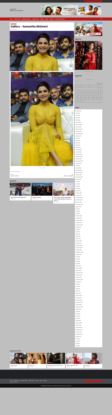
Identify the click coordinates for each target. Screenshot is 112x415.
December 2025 (79, 141)
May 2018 (78, 328)
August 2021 (78, 239)
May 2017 (78, 355)
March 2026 (78, 134)
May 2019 (78, 300)
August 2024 (78, 175)
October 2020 (79, 262)
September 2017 (79, 346)
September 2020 (79, 264)
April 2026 (78, 132)
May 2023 (78, 198)
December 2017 (79, 339)
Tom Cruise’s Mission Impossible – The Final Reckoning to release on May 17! (63, 145)
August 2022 (78, 218)
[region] (42, 94)
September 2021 (79, 237)
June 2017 (78, 353)
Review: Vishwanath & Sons (72, 377)
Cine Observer (13, 9)
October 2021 (79, 234)
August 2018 (78, 321)
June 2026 (78, 127)
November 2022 (79, 211)
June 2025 (78, 152)
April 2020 (78, 275)
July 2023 (78, 193)
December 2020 (79, 257)
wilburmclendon (14, 29)
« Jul (76, 116)
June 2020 (78, 271)
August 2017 (78, 348)
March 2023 (78, 202)
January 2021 (78, 255)
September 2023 (79, 189)
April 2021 (78, 248)
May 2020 (78, 273)
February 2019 (79, 307)
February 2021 (79, 253)
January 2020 (78, 282)
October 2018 (79, 316)
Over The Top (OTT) (60, 19)
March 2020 (78, 278)
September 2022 (79, 216)
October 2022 (79, 214)
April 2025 (78, 157)
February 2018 (79, 335)
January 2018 (78, 337)
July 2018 (78, 323)
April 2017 (78, 357)
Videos (46, 19)
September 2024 (79, 173)
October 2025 (79, 143)
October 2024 (79, 170)
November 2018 (79, 314)
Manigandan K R (14, 145)
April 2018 (78, 330)
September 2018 (79, 319)
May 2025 (78, 154)
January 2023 (78, 207)
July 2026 (78, 125)
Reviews (52, 19)
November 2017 (79, 341)
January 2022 (78, 230)
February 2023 (79, 205)
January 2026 (78, 139)
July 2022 (78, 221)
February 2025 (79, 161)
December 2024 (79, 166)
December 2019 (79, 284)
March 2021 (78, 250)
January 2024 (78, 180)
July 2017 (78, 351)
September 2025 (79, 145)
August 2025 (78, 148)
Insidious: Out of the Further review (55, 377)
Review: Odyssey (36, 144)
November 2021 (79, 232)
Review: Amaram (14, 377)
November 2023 (79, 184)
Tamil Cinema (17, 19)
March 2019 (78, 305)
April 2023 (78, 200)
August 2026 (78, 123)
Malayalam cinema (26, 19)
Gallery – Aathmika (15, 122)
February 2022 (79, 227)
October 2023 (79, 186)
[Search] (101, 19)
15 (100, 105)
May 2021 (78, 246)
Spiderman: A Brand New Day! (18, 144)
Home (11, 19)
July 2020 (78, 268)
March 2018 (78, 332)
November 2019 (79, 287)
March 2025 (78, 159)
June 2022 (78, 223)
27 (92, 110)
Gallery (42, 19)
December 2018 (79, 312)
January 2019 (78, 309)
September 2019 (79, 291)
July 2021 (78, 241)
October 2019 (79, 289)
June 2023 (78, 196)
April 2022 (78, 225)
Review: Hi (31, 377)
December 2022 (79, 209)
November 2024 (79, 168)
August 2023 (78, 191)
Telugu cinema (35, 19)
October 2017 (79, 344)
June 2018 (78, 325)
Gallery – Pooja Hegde (68, 122)
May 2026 (78, 129)
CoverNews (63, 397)
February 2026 (79, 136)
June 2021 (78, 243)
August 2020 (78, 266)
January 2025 (78, 164)
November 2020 (79, 259)
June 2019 (78, 298)
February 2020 (79, 280)
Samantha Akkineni (16, 118)
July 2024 (78, 177)
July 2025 (78, 150)
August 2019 (78, 294)
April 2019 (78, 303)
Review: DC (87, 377)
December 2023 (79, 182)
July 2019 (78, 296)
